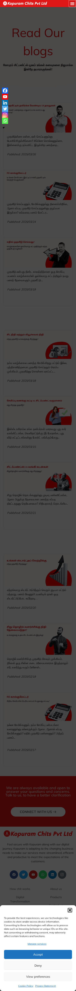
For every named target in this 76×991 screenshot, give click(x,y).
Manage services (37, 943)
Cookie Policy (25, 985)
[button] (70, 910)
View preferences (38, 977)
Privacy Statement (45, 985)
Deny (38, 965)
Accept (38, 954)
